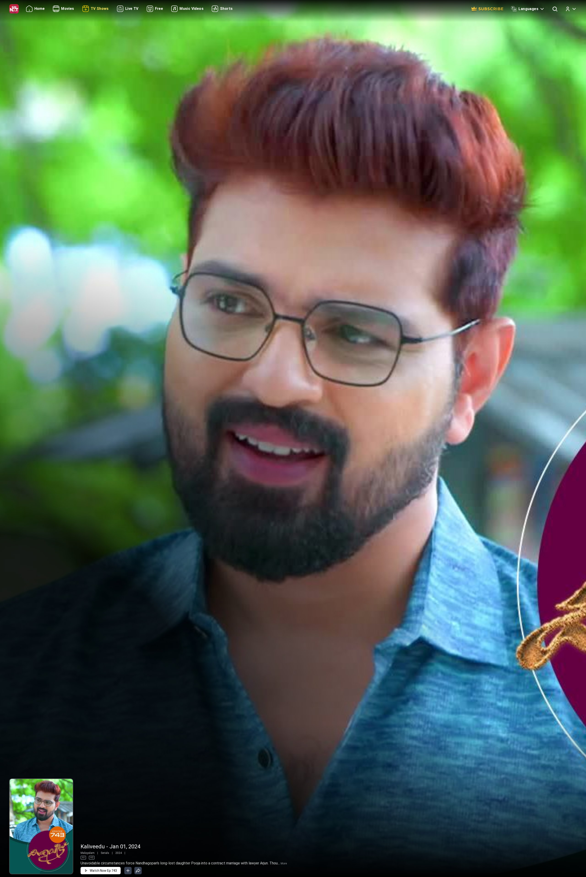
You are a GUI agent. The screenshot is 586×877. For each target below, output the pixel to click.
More (284, 863)
